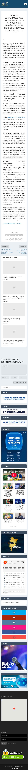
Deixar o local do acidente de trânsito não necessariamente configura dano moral (13, 298)
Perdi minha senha (11, 743)
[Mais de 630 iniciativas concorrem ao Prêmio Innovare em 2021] (14, 267)
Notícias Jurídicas (15, 30)
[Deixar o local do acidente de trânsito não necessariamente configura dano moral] (14, 287)
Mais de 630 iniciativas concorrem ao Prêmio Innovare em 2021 (13, 276)
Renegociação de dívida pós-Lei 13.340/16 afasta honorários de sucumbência (11, 320)
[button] (15, 482)
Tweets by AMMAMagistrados (11, 602)
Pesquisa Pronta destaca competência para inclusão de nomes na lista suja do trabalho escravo (13, 342)
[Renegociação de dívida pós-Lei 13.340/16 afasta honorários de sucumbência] (14, 309)
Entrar (4, 743)
